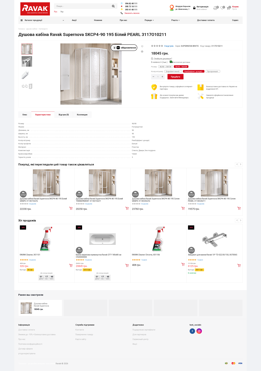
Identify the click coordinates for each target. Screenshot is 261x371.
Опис (24, 115)
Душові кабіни (31, 29)
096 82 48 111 (131, 3)
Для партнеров (139, 334)
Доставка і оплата (26, 330)
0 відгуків (168, 46)
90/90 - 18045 (181, 67)
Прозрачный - (213, 71)
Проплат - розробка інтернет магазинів (36, 363)
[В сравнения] (142, 51)
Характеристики (43, 115)
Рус (55, 12)
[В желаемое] (142, 46)
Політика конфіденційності (30, 344)
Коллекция (82, 115)
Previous (236, 295)
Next (240, 295)
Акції (135, 344)
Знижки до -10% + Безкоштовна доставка (36, 334)
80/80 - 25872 (165, 67)
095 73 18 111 (131, 6)
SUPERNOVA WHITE (190, 46)
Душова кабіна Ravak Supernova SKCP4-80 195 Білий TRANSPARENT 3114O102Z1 (99, 200)
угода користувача (26, 353)
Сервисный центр (140, 339)
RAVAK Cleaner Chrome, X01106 (146, 255)
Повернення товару (84, 334)
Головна (21, 29)
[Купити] (71, 208)
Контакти (79, 330)
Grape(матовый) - (173, 71)
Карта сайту (80, 339)
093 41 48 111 (131, 10)
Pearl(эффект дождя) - (193, 71)
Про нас (21, 339)
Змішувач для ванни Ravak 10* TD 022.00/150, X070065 (212, 255)
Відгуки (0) (64, 115)
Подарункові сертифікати (144, 330)
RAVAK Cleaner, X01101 (30, 255)
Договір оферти (25, 349)
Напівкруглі (43, 29)
